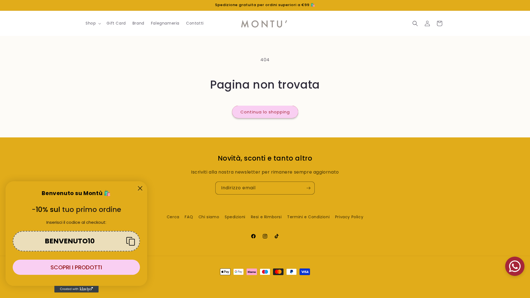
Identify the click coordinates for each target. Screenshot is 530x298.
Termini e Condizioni (308, 217)
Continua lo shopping (265, 112)
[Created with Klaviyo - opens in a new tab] (76, 289)
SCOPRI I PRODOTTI (76, 267)
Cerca (173, 217)
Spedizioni (235, 217)
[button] (92, 23)
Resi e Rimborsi (266, 217)
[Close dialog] (140, 188)
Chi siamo (208, 217)
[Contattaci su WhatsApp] (514, 266)
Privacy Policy (349, 217)
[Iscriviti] (308, 188)
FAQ (189, 217)
